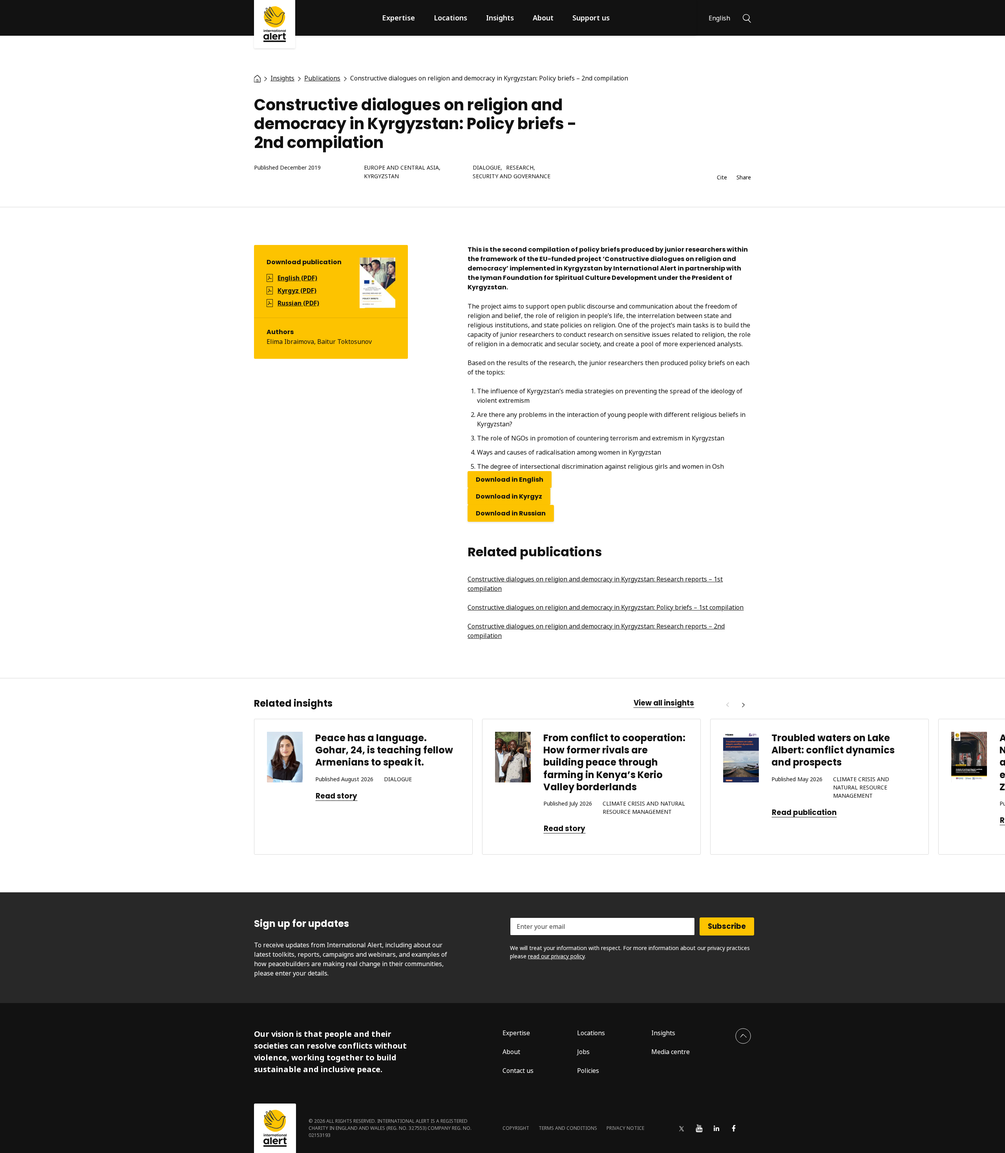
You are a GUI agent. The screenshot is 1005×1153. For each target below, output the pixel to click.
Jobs (583, 1051)
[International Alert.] (257, 78)
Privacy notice (625, 1128)
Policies (588, 1070)
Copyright (515, 1128)
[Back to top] (743, 1036)
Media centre (670, 1051)
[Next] (743, 705)
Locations (450, 17)
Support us (591, 17)
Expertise (398, 17)
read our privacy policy (556, 956)
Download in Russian (511, 513)
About (543, 17)
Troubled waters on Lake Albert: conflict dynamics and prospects (833, 750)
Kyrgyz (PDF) (297, 290)
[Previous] (727, 705)
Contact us (518, 1070)
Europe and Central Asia (401, 167)
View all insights (664, 703)
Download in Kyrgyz (509, 496)
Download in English (509, 479)
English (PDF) (297, 278)
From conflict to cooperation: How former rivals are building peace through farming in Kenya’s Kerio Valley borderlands (614, 762)
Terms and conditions (568, 1128)
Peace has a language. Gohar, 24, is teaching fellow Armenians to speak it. (384, 750)
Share (743, 177)
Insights (500, 17)
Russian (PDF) (298, 303)
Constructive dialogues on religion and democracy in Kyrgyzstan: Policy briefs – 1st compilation (606, 607)
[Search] (747, 17)
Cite (722, 177)
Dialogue (487, 167)
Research (520, 167)
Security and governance (511, 176)
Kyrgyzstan (381, 176)
